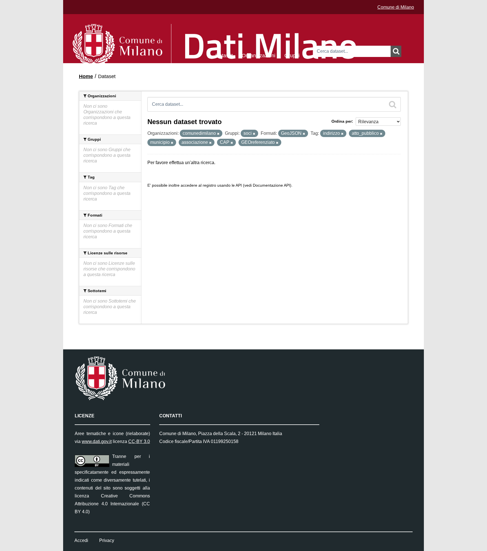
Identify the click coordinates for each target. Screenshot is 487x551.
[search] (393, 104)
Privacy (106, 540)
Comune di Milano (395, 7)
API (239, 185)
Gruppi (292, 55)
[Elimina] (218, 133)
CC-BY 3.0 (139, 441)
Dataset (224, 55)
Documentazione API (271, 185)
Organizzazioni (258, 55)
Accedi (81, 540)
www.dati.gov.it (97, 441)
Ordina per (341, 121)
